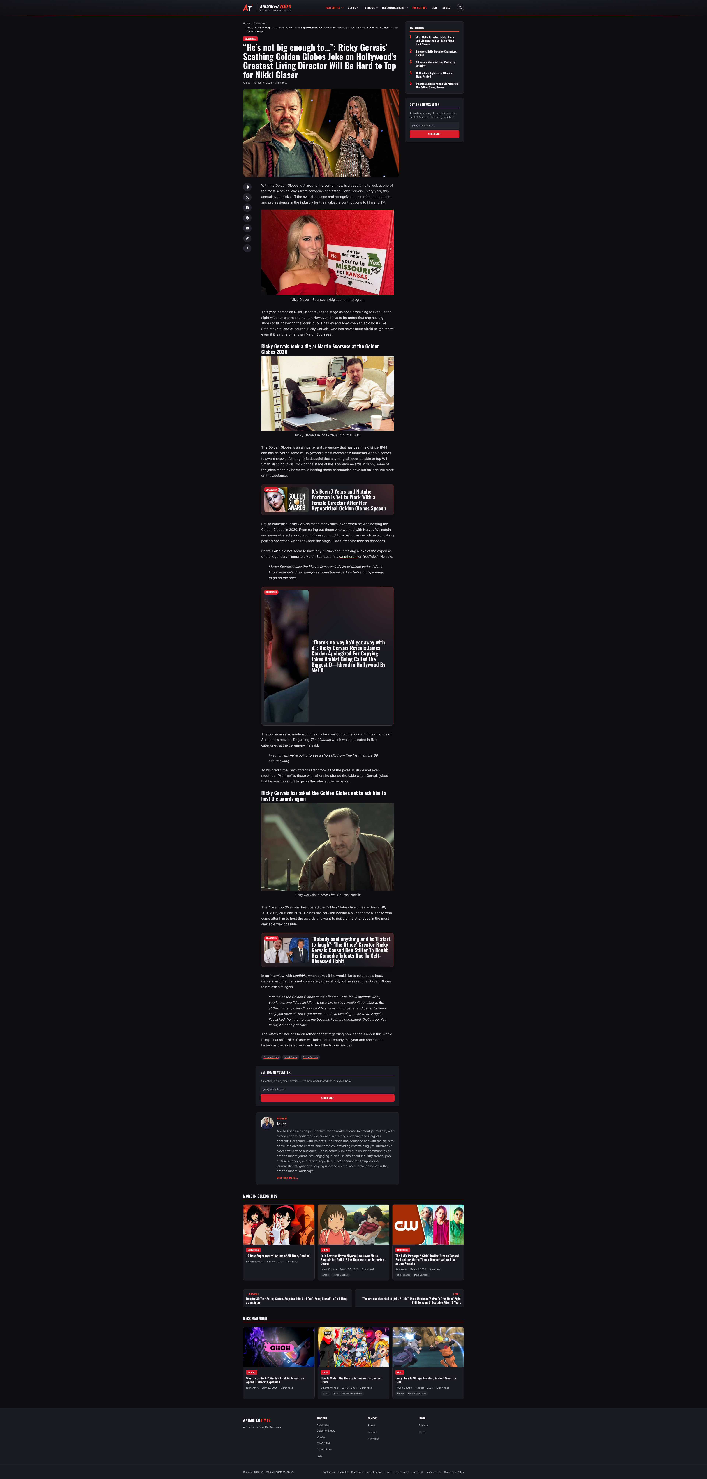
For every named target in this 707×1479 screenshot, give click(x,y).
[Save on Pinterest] (247, 187)
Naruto (400, 1393)
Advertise (373, 1438)
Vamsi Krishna (329, 1269)
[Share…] (247, 248)
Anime (325, 1249)
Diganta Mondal (329, 1387)
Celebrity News (326, 1430)
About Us (343, 1472)
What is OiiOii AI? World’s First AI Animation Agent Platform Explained (275, 1380)
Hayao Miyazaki (340, 1275)
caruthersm (348, 556)
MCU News (323, 1442)
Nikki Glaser (290, 1057)
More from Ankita (287, 1177)
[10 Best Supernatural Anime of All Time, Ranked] (278, 1225)
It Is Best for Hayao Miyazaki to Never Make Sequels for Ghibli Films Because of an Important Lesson (353, 1259)
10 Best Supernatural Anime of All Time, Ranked (278, 1255)
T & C (388, 1472)
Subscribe (327, 1098)
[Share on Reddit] (247, 218)
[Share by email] (247, 228)
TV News (252, 1372)
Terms (422, 1432)
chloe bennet (403, 1275)
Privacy (423, 1425)
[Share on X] (247, 197)
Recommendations (393, 8)
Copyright (417, 1472)
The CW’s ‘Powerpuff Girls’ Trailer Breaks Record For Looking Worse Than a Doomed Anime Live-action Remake (427, 1259)
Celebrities (333, 8)
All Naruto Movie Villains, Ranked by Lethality (435, 63)
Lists (435, 8)
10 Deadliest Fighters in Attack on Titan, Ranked (434, 74)
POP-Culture (419, 8)
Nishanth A (252, 1387)
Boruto (325, 1393)
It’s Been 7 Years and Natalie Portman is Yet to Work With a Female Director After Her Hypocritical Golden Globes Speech (349, 500)
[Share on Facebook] (247, 207)
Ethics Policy (401, 1472)
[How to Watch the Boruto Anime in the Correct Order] (353, 1347)
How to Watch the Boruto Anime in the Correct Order (351, 1380)
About (371, 1425)
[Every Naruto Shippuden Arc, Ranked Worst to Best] (428, 1347)
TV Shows (369, 8)
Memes (446, 8)
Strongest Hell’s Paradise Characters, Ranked (436, 53)
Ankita (246, 82)
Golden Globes (271, 1057)
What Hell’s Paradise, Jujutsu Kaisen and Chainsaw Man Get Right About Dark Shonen (435, 41)
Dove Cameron (421, 1275)
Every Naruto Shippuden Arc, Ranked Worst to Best (425, 1380)
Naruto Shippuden (417, 1393)
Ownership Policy (454, 1472)
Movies (352, 8)
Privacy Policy (433, 1472)
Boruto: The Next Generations (347, 1393)
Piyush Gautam (254, 1261)
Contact (372, 1432)
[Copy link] (247, 238)
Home (246, 23)
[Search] (460, 7)
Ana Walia (401, 1269)
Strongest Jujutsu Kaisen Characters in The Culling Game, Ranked (437, 85)
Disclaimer (357, 1472)
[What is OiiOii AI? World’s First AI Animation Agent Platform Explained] (278, 1347)
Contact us (328, 1472)
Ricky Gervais (299, 524)
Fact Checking (374, 1472)
